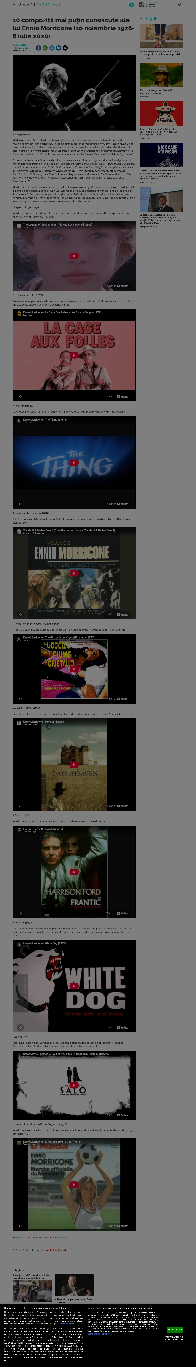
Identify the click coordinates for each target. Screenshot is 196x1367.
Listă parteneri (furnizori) (99, 1334)
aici (52, 1346)
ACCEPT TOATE (175, 1329)
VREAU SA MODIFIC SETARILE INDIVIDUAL (174, 1338)
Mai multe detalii (67, 1324)
